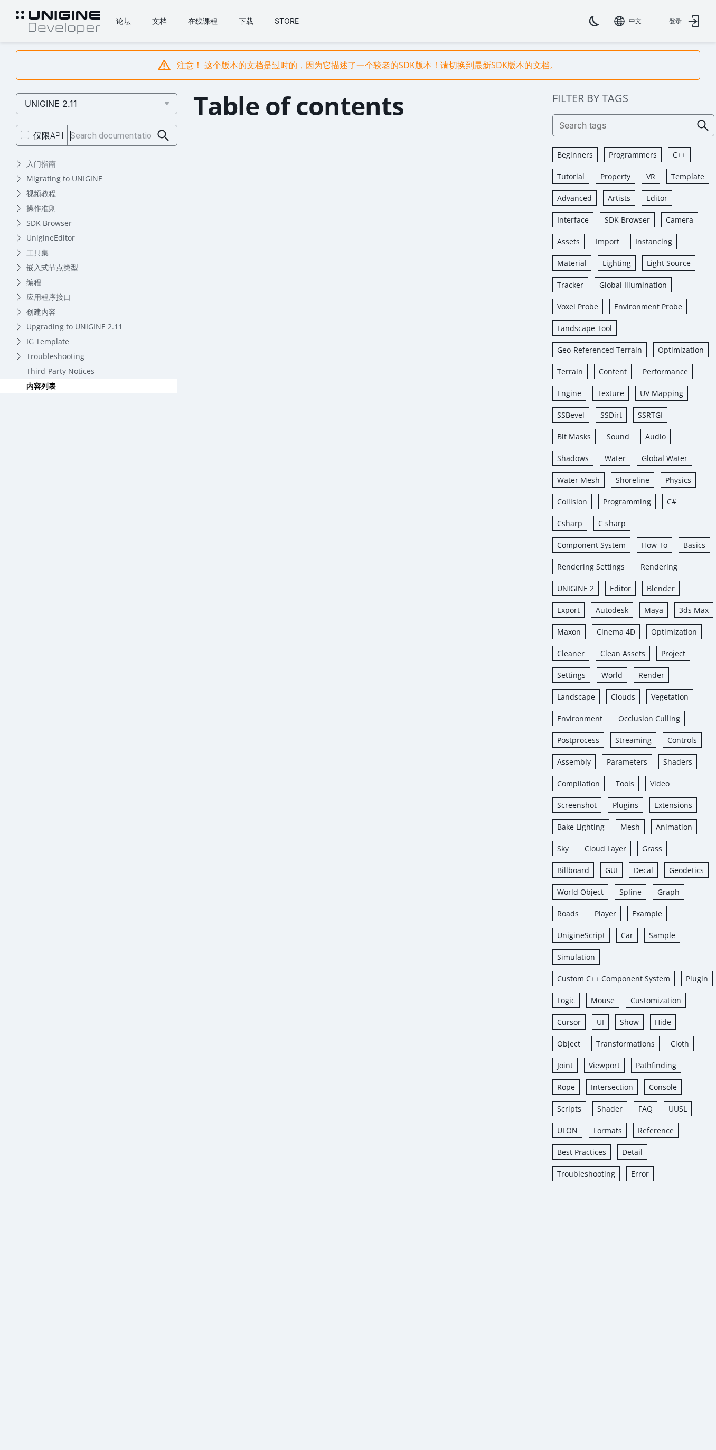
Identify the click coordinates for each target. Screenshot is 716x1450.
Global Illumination (633, 285)
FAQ (645, 1109)
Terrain (570, 371)
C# (671, 502)
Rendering (658, 567)
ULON (567, 1130)
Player (605, 913)
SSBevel (571, 415)
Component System (591, 545)
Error (640, 1174)
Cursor (569, 1022)
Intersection (612, 1087)
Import (607, 241)
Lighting (616, 263)
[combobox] (628, 21)
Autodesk (612, 610)
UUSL (677, 1109)
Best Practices (581, 1152)
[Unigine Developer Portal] (58, 23)
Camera (679, 220)
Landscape (576, 697)
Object (568, 1044)
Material (572, 263)
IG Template (47, 341)
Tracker (570, 285)
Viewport (604, 1065)
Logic (566, 1000)
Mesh (630, 827)
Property (615, 176)
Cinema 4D (616, 632)
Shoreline (632, 480)
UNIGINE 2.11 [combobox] (51, 103)
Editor (656, 198)
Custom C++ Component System (613, 979)
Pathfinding (656, 1065)
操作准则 (41, 208)
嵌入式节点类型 (52, 267)
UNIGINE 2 (575, 588)
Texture (610, 393)
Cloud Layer (605, 848)
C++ (679, 155)
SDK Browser (49, 223)
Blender (661, 588)
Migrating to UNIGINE (64, 178)
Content (613, 371)
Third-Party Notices (60, 371)
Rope (566, 1087)
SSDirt (611, 415)
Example (647, 913)
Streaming (633, 740)
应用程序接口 (48, 297)
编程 (33, 282)
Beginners (575, 155)
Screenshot (577, 805)
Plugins (625, 805)
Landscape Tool (584, 328)
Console (663, 1087)
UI (600, 1022)
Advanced (574, 198)
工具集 (37, 252)
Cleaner (571, 653)
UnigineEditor (50, 238)
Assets (568, 241)
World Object (580, 892)
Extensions (673, 805)
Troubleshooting (55, 356)
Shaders (677, 762)
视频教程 (41, 193)
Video (660, 783)
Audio (655, 437)
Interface (573, 220)
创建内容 (41, 312)
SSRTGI (650, 415)
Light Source (669, 263)
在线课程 (203, 20)
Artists (619, 198)
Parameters (627, 762)
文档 (159, 20)
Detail (632, 1152)
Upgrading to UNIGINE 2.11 (74, 327)
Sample (662, 935)
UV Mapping (661, 393)
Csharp (569, 523)
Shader (610, 1109)
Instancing (653, 241)
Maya (653, 610)
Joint (565, 1065)
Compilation (578, 783)
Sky (563, 848)
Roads (568, 913)
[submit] (163, 135)
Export (568, 610)
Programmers (633, 155)
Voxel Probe (577, 306)
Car (627, 935)
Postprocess (578, 740)
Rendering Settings (591, 567)
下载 (246, 20)
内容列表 (41, 386)
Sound (618, 437)
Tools (625, 783)
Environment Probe (648, 306)
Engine (569, 393)
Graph (668, 892)
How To (654, 545)
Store (287, 20)
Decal (643, 870)
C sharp (612, 523)
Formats (607, 1130)
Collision (572, 502)
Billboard (573, 870)
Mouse (603, 1000)
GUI (611, 870)
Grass (652, 848)
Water (615, 458)
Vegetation (670, 697)
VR (650, 176)
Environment (579, 718)
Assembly (574, 762)
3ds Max (694, 610)
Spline (630, 892)
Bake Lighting (581, 827)
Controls (682, 740)
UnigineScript (581, 935)
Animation (674, 827)
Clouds (623, 697)
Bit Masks (574, 437)
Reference (656, 1130)
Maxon (569, 632)
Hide (663, 1022)
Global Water (664, 458)
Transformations (625, 1044)
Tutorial (571, 176)
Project (673, 653)
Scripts (569, 1109)
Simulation (576, 957)
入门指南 (41, 164)
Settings (571, 675)
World (612, 675)
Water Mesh (578, 480)
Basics (694, 545)
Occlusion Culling (649, 718)
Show (629, 1022)
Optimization (681, 350)
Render (651, 675)
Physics (678, 480)
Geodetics (686, 870)
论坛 (123, 20)
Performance (665, 371)
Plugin (697, 979)
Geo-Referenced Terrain (599, 350)
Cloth (680, 1044)
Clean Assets (622, 653)
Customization (655, 1000)
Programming (627, 502)
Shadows (573, 458)
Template (687, 176)
